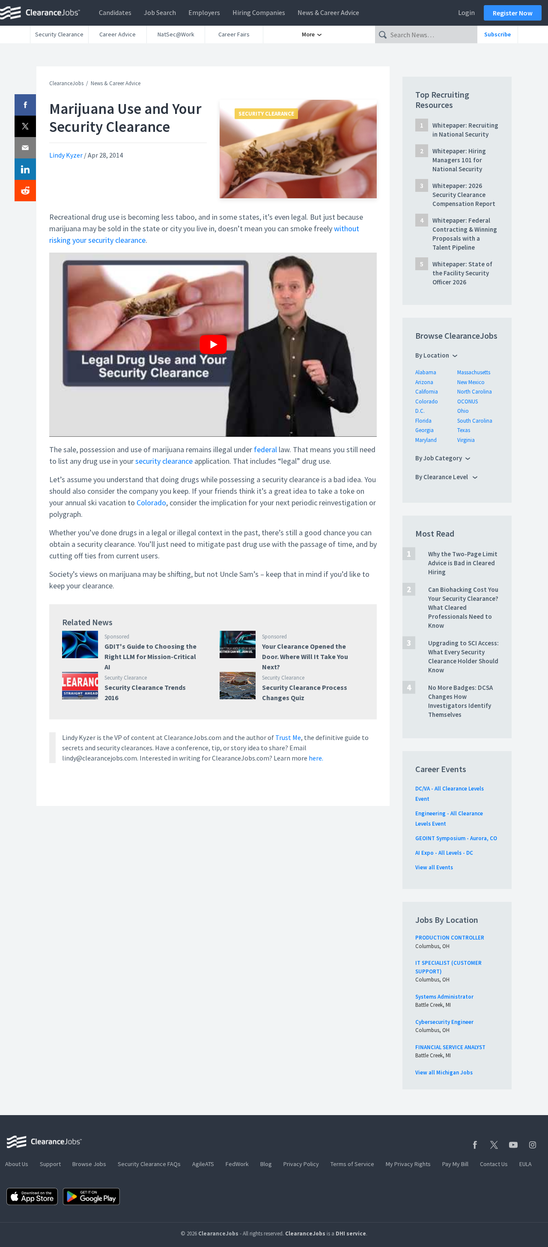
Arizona (424, 382)
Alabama (425, 372)
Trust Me (288, 737)
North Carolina (474, 391)
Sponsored (116, 636)
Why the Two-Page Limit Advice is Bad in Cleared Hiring (462, 563)
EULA (525, 1164)
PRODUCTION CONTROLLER (449, 937)
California (426, 391)
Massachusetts (473, 372)
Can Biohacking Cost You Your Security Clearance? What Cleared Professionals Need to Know (463, 607)
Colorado (151, 502)
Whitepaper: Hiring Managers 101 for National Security (459, 160)
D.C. (420, 411)
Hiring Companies (258, 12)
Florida (423, 420)
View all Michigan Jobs (444, 1072)
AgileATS (203, 1164)
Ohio (463, 411)
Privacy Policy (301, 1164)
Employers (204, 12)
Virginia (466, 440)
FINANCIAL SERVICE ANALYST (450, 1047)
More (309, 34)
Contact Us (494, 1164)
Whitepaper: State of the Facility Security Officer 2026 (462, 273)
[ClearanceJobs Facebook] (475, 1145)
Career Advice (117, 34)
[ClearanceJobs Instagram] (532, 1145)
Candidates (115, 12)
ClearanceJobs (66, 83)
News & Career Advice (328, 12)
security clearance (164, 461)
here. (316, 758)
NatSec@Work (176, 34)
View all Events (434, 867)
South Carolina (474, 420)
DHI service (351, 1233)
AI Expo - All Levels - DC (444, 852)
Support (50, 1164)
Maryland (426, 440)
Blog (266, 1164)
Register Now (513, 13)
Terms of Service (352, 1164)
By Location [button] (432, 355)
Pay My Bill (455, 1164)
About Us (16, 1164)
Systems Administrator (444, 996)
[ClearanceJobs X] (494, 1145)
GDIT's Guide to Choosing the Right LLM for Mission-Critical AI (150, 656)
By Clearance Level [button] (442, 477)
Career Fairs (234, 34)
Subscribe (497, 34)
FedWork (237, 1164)
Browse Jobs (89, 1164)
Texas (463, 430)
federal (265, 449)
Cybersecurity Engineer (444, 1022)
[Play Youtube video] (213, 345)
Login (466, 12)
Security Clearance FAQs (149, 1164)
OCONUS (467, 401)
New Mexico (471, 382)
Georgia (424, 430)
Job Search (160, 12)
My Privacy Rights (408, 1164)
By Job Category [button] (438, 458)
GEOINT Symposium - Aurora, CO (456, 838)
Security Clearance (59, 34)
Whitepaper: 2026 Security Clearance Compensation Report (463, 195)
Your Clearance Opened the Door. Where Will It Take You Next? (305, 656)
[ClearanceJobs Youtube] (513, 1145)
